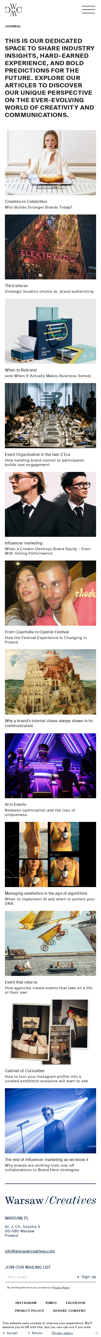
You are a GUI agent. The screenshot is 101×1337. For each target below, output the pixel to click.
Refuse (37, 1333)
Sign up (89, 1277)
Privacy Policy (61, 1287)
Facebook (76, 1303)
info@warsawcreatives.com (30, 1251)
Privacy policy (29, 1311)
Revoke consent (69, 1311)
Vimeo (51, 1303)
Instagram (26, 1303)
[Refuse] (96, 1333)
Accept (12, 1333)
